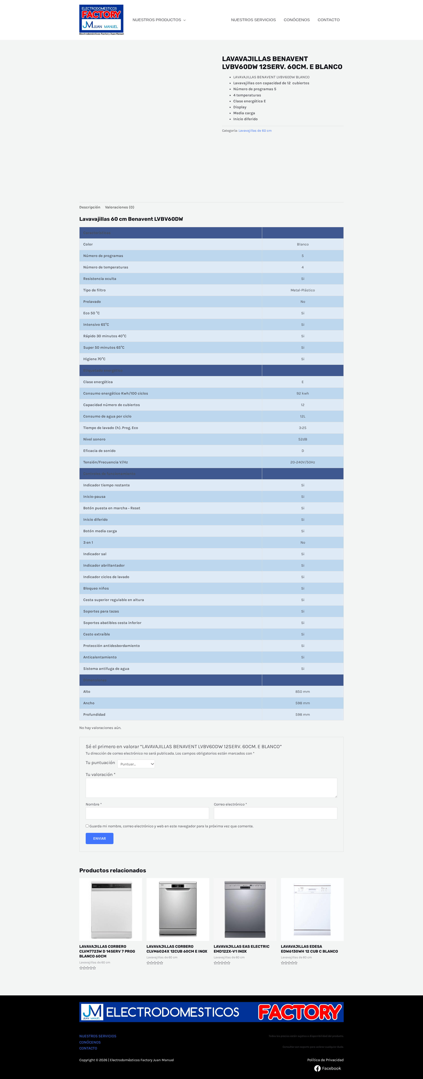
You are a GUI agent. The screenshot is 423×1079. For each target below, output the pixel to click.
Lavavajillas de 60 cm (255, 131)
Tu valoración (100, 774)
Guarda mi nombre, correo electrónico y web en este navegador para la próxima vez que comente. (171, 826)
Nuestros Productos (157, 20)
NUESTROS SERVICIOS (253, 20)
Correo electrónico (230, 804)
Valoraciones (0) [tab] (119, 207)
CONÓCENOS (297, 20)
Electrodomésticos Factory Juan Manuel (101, 34)
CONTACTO (329, 20)
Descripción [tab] (89, 207)
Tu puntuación (100, 762)
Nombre (94, 804)
